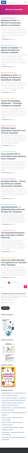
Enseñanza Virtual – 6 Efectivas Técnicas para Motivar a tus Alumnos (11, 22)
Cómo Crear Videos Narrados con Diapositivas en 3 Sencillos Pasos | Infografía (14, 262)
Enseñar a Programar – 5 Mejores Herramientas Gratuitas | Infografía (11, 50)
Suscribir (5, 308)
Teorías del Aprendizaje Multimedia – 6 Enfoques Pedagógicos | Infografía (11, 103)
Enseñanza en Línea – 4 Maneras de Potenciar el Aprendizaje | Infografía (11, 77)
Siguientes (16, 282)
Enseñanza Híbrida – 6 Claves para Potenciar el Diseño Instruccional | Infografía (13, 183)
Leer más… (3, 37)
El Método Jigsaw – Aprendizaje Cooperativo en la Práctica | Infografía (13, 130)
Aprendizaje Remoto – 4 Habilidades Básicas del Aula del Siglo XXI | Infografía (13, 209)
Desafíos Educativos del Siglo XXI (8, 18)
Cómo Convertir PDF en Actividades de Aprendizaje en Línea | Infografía (13, 156)
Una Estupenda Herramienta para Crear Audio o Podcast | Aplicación (13, 235)
